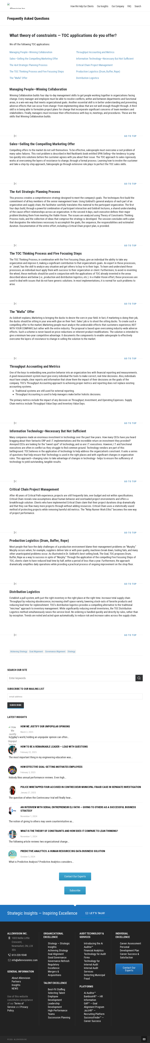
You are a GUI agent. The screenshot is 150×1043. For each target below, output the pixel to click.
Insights (16, 985)
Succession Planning (59, 1017)
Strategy (71, 651)
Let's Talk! (97, 913)
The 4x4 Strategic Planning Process (28, 65)
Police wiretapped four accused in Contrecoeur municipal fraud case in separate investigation (81, 787)
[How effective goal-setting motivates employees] (12, 770)
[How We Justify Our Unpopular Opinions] (12, 730)
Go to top (130, 136)
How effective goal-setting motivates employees (51, 766)
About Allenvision (21, 977)
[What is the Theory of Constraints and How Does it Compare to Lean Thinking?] (12, 834)
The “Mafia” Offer (18, 77)
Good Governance (57, 957)
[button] (139, 678)
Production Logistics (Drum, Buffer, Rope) (98, 71)
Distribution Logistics (87, 77)
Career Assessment (130, 943)
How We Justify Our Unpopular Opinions (45, 726)
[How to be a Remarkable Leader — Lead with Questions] (12, 750)
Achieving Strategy (18, 651)
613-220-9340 (19, 955)
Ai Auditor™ (90, 992)
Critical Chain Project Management (94, 65)
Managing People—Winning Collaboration (31, 52)
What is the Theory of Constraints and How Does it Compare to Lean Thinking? (69, 830)
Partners (16, 981)
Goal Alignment (36, 651)
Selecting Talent (56, 992)
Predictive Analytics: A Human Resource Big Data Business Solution (63, 851)
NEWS (15, 988)
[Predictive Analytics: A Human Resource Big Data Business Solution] (12, 854)
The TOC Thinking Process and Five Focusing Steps (37, 71)
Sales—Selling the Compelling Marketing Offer (34, 58)
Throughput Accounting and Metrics (95, 52)
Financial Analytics (94, 950)
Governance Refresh (58, 961)
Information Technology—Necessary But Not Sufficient (105, 58)
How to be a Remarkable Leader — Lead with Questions (54, 746)
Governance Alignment (55, 651)
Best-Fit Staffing (56, 989)
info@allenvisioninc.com (25, 960)
